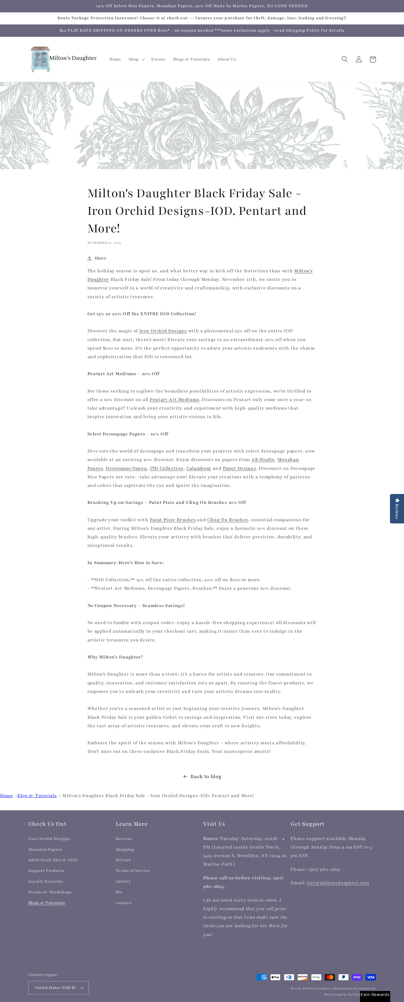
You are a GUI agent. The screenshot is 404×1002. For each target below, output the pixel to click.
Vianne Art (367, 988)
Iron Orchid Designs (163, 331)
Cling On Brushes (227, 520)
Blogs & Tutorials (46, 902)
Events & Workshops (50, 892)
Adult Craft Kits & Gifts (53, 860)
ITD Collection (167, 468)
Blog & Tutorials (37, 796)
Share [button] (100, 258)
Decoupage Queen (126, 468)
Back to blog (205, 776)
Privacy (123, 860)
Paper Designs (239, 468)
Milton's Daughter (317, 988)
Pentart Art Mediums (174, 400)
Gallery (123, 881)
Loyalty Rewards (45, 881)
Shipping (125, 849)
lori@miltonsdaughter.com (338, 883)
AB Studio (263, 460)
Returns (124, 838)
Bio (119, 892)
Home (6, 796)
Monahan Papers (45, 849)
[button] (136, 59)
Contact (124, 902)
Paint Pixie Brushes (173, 520)
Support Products (46, 870)
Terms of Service (133, 870)
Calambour (198, 468)
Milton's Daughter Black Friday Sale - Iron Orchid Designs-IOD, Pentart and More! (158, 796)
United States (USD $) (55, 987)
